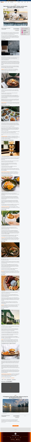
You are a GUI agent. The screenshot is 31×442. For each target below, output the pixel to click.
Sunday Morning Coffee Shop (5, 171)
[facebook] (13, 28)
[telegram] (15, 28)
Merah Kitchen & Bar (4, 136)
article (3, 377)
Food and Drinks (13, 379)
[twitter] (14, 28)
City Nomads (12, 377)
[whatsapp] (16, 28)
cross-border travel (9, 379)
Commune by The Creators (5, 206)
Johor (2, 379)
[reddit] (17, 28)
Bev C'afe (2, 270)
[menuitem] (6, 2)
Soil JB (2, 339)
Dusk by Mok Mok (3, 102)
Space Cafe (3, 237)
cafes (5, 379)
